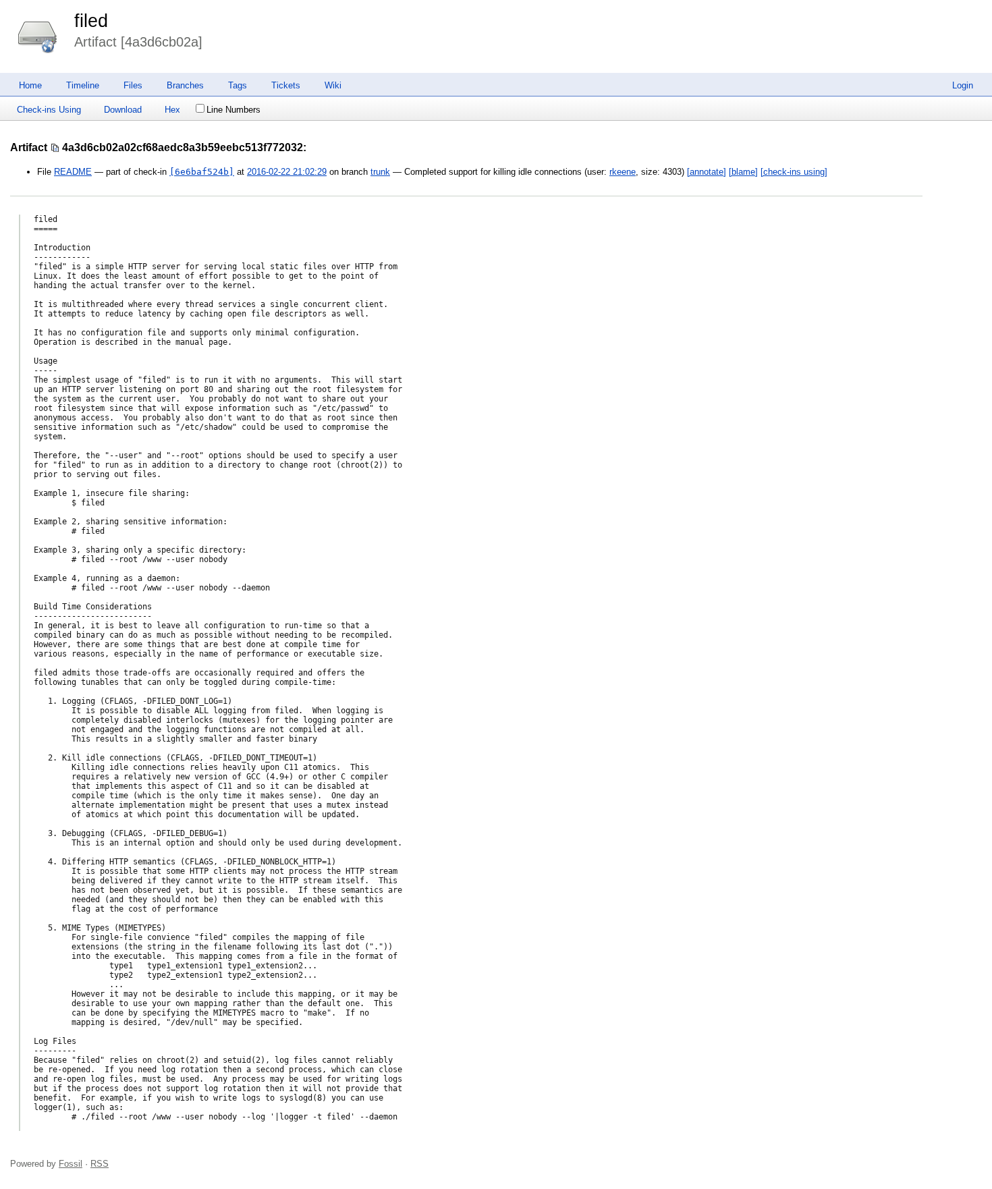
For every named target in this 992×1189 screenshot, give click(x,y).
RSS (99, 1164)
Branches (185, 85)
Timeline (82, 85)
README (73, 172)
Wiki (333, 85)
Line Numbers (233, 110)
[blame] (743, 172)
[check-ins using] (794, 172)
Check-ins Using (49, 110)
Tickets (285, 85)
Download (123, 110)
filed (91, 21)
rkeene (622, 172)
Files (132, 85)
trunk (380, 172)
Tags (237, 85)
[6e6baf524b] (201, 172)
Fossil (70, 1164)
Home (30, 85)
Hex (172, 110)
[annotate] (706, 172)
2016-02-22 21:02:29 (287, 172)
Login (962, 85)
